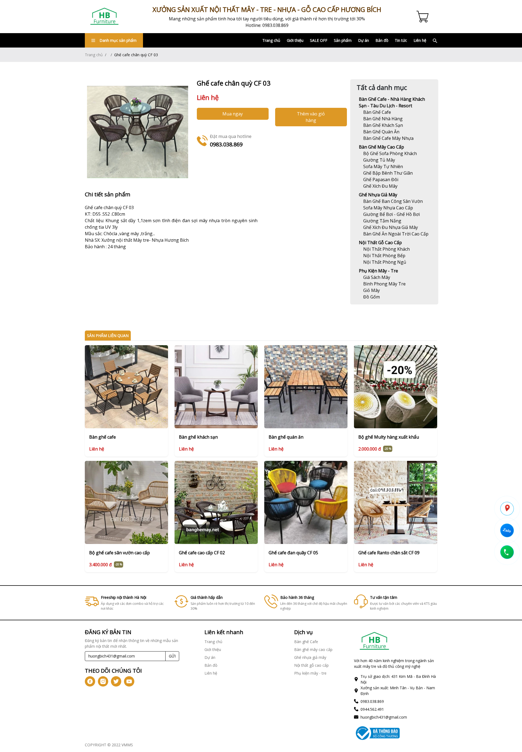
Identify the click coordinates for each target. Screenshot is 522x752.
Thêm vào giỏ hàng (311, 117)
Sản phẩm (343, 40)
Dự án (363, 40)
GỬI (172, 656)
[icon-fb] (90, 681)
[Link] (104, 16)
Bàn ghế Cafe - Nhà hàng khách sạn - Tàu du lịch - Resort (392, 102)
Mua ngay (232, 114)
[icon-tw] (116, 681)
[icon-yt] (129, 681)
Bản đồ (381, 40)
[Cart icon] (424, 17)
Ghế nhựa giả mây (378, 195)
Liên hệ (420, 40)
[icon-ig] (103, 681)
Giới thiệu (295, 40)
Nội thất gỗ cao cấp (380, 243)
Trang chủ (271, 40)
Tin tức (401, 40)
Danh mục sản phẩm (118, 40)
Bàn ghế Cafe (306, 641)
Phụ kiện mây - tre (378, 271)
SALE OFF (318, 40)
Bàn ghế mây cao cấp (381, 147)
